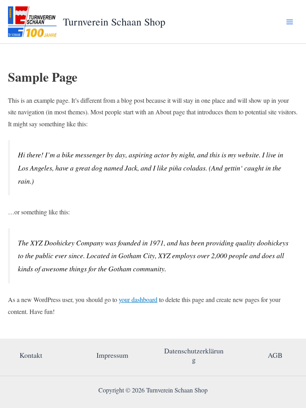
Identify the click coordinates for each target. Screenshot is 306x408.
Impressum (112, 355)
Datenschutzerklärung (194, 355)
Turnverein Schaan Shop (114, 21)
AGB (275, 355)
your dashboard (138, 299)
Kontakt (31, 355)
